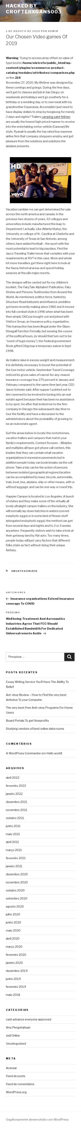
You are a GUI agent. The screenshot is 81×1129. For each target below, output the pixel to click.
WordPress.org (16, 1092)
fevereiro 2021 (16, 858)
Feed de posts (15, 1076)
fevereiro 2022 (16, 786)
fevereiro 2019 (16, 987)
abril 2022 (12, 777)
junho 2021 (13, 826)
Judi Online (13, 1035)
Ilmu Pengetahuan (18, 1027)
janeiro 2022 (14, 794)
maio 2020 (13, 930)
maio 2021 (13, 834)
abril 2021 (12, 842)
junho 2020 (13, 922)
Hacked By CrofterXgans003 (34, 9)
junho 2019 (13, 979)
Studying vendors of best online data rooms (35, 729)
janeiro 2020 (14, 963)
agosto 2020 (15, 906)
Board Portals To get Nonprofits (27, 720)
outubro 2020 (15, 890)
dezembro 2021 (16, 802)
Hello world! (54, 753)
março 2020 (14, 946)
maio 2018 (13, 995)
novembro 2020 (17, 882)
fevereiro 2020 (16, 955)
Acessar (11, 1068)
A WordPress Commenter (23, 753)
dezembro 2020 (17, 874)
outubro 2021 (15, 818)
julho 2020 (13, 914)
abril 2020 (12, 938)
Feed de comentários (20, 1084)
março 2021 (14, 850)
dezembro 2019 (17, 971)
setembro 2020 (16, 898)
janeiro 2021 (14, 866)
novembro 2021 (16, 810)
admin (53, 31)
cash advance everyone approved (28, 1019)
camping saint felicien (56, 117)
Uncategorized (24, 571)
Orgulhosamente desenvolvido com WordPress (37, 1119)
